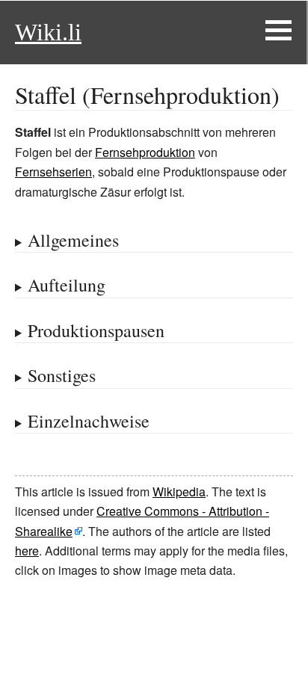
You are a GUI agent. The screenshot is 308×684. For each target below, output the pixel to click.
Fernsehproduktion (145, 152)
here (27, 550)
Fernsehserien (53, 171)
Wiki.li (48, 32)
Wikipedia (179, 491)
